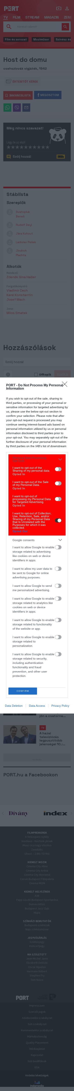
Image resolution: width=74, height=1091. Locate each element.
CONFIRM (23, 691)
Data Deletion (14, 705)
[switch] (58, 469)
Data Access (37, 705)
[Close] (66, 385)
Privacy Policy (60, 705)
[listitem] (37, 459)
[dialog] (37, 545)
